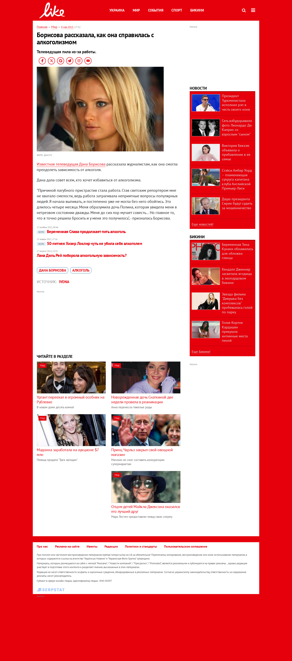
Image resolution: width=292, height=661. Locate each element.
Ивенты (92, 546)
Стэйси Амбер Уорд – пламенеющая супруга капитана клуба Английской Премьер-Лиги (237, 179)
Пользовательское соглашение (185, 546)
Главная (42, 27)
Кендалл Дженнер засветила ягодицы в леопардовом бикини (237, 276)
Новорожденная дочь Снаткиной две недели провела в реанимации (142, 400)
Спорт (176, 10)
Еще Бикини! (201, 351)
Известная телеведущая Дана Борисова (71, 164)
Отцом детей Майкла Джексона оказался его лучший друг (145, 509)
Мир (136, 10)
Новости (198, 88)
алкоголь (80, 270)
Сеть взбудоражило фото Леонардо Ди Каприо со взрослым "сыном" (237, 127)
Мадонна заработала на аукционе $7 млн (68, 452)
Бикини (197, 10)
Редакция (111, 546)
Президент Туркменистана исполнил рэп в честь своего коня (236, 103)
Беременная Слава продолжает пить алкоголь (82, 231)
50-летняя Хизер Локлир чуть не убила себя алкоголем (90, 243)
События (155, 10)
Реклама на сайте (67, 546)
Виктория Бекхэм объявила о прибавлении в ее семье (236, 152)
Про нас (42, 546)
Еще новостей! (202, 224)
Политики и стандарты (141, 546)
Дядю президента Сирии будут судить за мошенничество (237, 203)
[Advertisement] (109, 322)
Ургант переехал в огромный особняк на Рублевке (70, 400)
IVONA (64, 281)
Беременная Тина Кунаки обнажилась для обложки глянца (237, 251)
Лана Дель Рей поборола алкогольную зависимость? (82, 255)
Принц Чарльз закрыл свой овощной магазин (142, 452)
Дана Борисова (52, 270)
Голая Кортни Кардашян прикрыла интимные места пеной (235, 331)
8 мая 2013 (67, 27)
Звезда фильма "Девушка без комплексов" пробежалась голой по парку (237, 303)
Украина (117, 10)
